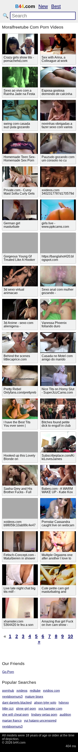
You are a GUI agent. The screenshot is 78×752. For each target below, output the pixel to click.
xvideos (21, 690)
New (43, 6)
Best (56, 6)
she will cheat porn (15, 714)
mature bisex (34, 696)
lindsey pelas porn (44, 714)
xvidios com (51, 690)
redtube (35, 690)
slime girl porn (26, 708)
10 (70, 636)
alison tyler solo (45, 702)
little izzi (8, 708)
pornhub (8, 690)
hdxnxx (64, 702)
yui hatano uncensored (40, 720)
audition (65, 714)
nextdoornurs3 (12, 696)
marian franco (12, 720)
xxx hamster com (50, 708)
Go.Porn (8, 672)
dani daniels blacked (17, 702)
